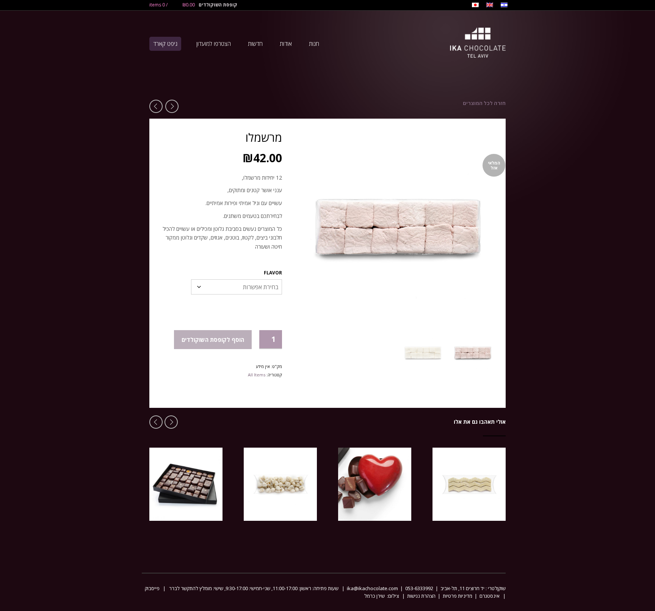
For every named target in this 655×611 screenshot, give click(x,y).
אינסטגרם (489, 595)
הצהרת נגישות (421, 595)
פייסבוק (152, 588)
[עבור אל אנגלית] (490, 5)
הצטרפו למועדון (213, 43)
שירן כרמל (375, 595)
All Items (256, 375)
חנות (314, 43)
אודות (286, 43)
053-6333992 (419, 588)
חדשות (255, 43)
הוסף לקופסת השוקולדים (213, 339)
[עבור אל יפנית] (475, 5)
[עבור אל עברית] (504, 5)
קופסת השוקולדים (218, 5)
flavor (273, 272)
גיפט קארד (165, 43)
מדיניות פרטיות (457, 595)
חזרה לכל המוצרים (484, 103)
